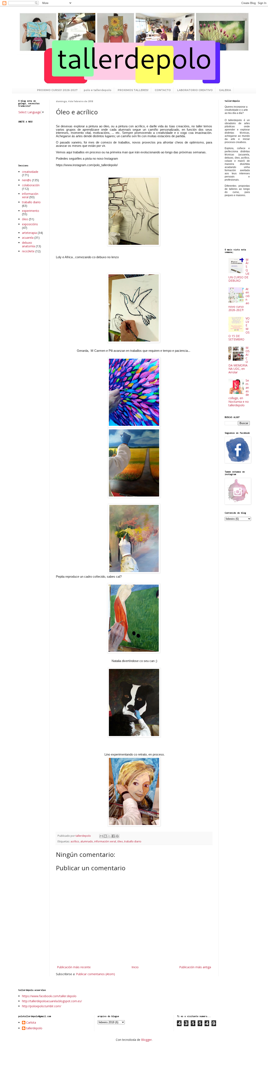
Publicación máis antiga (195, 967)
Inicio (135, 967)
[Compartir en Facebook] (113, 836)
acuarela (28, 238)
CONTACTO (163, 90)
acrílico (75, 841)
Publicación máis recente (74, 967)
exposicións (30, 224)
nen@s (26, 180)
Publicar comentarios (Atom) (95, 974)
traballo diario (132, 841)
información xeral (105, 841)
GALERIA (225, 90)
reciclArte (28, 251)
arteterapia (29, 233)
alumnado (86, 841)
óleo (120, 841)
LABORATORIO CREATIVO (195, 90)
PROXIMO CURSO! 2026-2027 (57, 90)
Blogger (146, 1040)
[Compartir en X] (109, 836)
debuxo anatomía (28, 244)
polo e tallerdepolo (97, 90)
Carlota (31, 1022)
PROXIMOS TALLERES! (133, 90)
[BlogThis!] (105, 836)
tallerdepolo (34, 1028)
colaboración (31, 185)
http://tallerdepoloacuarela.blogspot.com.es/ (52, 1001)
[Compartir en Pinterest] (117, 836)
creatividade (30, 172)
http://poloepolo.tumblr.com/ (41, 1006)
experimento (30, 211)
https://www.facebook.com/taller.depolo (49, 996)
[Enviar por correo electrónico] (101, 836)
